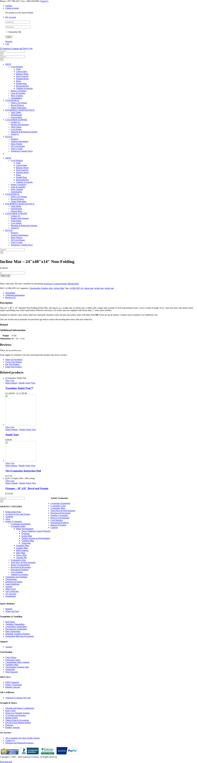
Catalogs (54, 527)
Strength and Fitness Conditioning (19, 708)
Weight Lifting (11, 718)
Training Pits (21, 557)
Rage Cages (10, 710)
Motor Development (24, 529)
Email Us (44, 1)
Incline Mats (59, 288)
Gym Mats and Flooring (15, 715)
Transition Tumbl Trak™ (19, 388)
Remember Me (14, 32)
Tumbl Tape (12, 434)
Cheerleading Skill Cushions (17, 662)
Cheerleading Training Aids (41, 288)
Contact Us (10, 740)
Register (8, 41)
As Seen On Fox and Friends (17, 514)
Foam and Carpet (12, 660)
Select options (11, 383)
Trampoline (10, 669)
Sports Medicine (12, 584)
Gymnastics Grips (18, 560)
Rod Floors (10, 622)
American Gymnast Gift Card (17, 698)
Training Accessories (19, 574)
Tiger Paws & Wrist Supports (23, 562)
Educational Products (20, 569)
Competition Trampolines (16, 626)
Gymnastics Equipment (20, 524)
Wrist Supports (11, 672)
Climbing (9, 516)
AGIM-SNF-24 (76, 288)
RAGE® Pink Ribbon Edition (18, 722)
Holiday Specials (12, 727)
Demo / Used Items (13, 685)
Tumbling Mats (22, 545)
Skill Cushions (22, 550)
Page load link (6, 762)
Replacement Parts (13, 512)
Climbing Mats (27, 541)
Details (22, 383)
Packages (9, 725)
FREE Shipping (12, 682)
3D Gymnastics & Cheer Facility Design (22, 738)
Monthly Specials (12, 687)
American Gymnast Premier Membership (61, 284)
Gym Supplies (17, 572)
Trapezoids (26, 543)
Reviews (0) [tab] (10, 297)
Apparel (8, 586)
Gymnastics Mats (18, 526)
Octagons (25, 533)
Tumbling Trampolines (15, 624)
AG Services (10, 594)
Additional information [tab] (15, 295)
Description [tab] (10, 293)
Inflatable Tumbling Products (17, 634)
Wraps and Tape (12, 611)
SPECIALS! (10, 589)
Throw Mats (21, 555)
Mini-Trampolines (13, 631)
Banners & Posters (58, 525)
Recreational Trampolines (16, 629)
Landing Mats (22, 548)
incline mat (98, 288)
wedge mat (109, 288)
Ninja (7, 519)
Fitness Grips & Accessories (17, 720)
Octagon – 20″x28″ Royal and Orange (26, 488)
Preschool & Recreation (21, 567)
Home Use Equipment (20, 565)
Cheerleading (11, 579)
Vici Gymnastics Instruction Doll (23, 470)
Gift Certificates (12, 591)
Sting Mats (20, 553)
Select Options (11, 429)
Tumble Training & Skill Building (35, 538)
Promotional (10, 596)
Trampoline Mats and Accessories (19, 636)
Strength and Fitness (14, 582)
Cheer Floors (10, 657)
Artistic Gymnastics (13, 521)
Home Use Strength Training (17, 713)
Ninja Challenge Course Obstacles (36, 531)
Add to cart (5, 276)
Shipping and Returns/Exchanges (19, 743)
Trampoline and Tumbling (16, 577)
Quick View (30, 383)
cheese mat (88, 288)
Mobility (9, 609)
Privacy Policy (6, 759)
